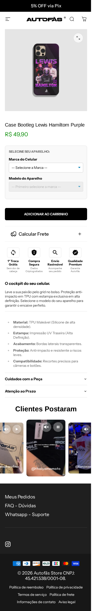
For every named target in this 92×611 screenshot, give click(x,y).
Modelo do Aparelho (25, 178)
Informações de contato (34, 604)
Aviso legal (64, 604)
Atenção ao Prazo (20, 393)
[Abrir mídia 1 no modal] (78, 38)
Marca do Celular (23, 159)
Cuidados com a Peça (23, 381)
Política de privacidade (63, 590)
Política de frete (60, 597)
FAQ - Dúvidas (20, 508)
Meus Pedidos (20, 499)
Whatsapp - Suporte (27, 517)
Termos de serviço (30, 597)
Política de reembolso (25, 590)
